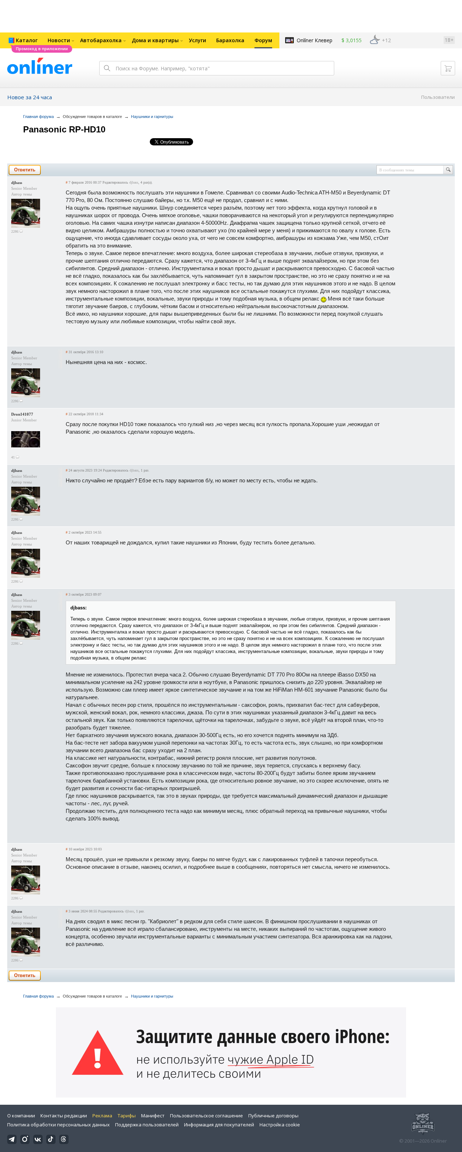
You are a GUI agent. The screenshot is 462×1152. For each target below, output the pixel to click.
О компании (21, 1115)
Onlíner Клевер (314, 40)
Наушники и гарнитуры (152, 116)
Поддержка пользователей (147, 1124)
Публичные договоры (273, 1115)
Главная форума (38, 116)
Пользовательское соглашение (206, 1115)
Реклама (102, 1115)
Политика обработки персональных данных (58, 1124)
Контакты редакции (63, 1115)
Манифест (153, 1115)
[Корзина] (448, 68)
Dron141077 (22, 414)
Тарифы (127, 1115)
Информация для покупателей (219, 1124)
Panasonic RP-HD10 (64, 129)
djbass (16, 182)
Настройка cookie (280, 1124)
